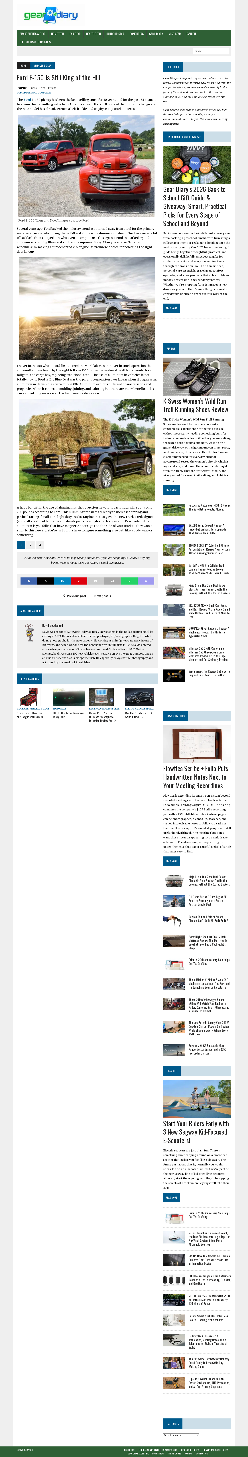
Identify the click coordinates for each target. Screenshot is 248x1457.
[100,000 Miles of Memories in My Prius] (69, 703)
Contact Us (202, 1453)
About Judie (129, 1450)
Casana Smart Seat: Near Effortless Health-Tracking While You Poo (208, 1318)
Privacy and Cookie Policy (215, 1450)
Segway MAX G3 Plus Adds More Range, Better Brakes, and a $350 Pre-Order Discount (207, 1049)
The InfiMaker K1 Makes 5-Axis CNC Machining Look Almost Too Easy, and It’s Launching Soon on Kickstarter (209, 984)
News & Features (176, 716)
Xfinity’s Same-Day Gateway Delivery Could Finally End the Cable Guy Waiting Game (209, 1363)
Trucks (52, 88)
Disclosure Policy (190, 1450)
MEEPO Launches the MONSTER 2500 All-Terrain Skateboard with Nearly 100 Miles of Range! (209, 1300)
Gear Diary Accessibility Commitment (146, 1453)
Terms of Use (174, 1453)
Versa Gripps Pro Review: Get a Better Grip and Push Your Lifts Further (210, 673)
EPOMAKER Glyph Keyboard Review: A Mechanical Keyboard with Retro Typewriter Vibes (209, 632)
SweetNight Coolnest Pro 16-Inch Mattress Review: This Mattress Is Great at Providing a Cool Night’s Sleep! (208, 942)
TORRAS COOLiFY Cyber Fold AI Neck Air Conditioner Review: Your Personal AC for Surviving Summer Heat (209, 549)
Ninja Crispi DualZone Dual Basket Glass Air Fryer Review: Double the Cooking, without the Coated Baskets (209, 589)
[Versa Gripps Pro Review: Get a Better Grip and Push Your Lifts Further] (174, 679)
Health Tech (93, 34)
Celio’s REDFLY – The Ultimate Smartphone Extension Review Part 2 (102, 717)
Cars (34, 88)
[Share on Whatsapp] (129, 581)
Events (129, 708)
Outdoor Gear (115, 34)
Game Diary (156, 34)
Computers (137, 34)
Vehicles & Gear (39, 708)
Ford (42, 88)
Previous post (76, 596)
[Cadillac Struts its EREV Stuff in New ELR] (139, 704)
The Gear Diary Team (149, 1450)
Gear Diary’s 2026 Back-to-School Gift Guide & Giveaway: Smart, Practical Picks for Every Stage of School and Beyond (195, 206)
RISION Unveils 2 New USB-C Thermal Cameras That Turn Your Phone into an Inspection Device (210, 1260)
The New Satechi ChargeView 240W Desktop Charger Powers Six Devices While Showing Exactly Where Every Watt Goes (209, 1028)
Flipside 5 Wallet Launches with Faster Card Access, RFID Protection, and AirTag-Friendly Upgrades (209, 1383)
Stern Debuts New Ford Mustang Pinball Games (30, 715)
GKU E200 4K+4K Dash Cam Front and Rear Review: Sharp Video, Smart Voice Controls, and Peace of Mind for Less (210, 611)
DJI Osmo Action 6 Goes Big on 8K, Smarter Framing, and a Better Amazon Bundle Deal (208, 901)
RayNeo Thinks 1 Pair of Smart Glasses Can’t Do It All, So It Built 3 (208, 919)
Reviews (94, 708)
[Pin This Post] (79, 581)
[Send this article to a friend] (95, 581)
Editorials (59, 708)
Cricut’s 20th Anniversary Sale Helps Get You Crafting (209, 962)
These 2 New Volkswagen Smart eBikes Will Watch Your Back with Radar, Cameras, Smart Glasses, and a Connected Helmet (209, 1005)
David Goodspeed (41, 92)
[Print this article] (112, 581)
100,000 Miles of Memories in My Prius (68, 715)
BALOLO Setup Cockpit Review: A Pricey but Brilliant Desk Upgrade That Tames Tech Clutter (207, 529)
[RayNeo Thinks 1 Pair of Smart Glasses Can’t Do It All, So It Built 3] (174, 925)
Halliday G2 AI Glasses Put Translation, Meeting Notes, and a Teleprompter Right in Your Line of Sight (208, 1342)
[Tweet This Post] (45, 581)
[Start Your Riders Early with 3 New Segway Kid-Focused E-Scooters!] (197, 1116)
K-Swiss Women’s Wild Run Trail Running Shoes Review (195, 405)
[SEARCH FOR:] (211, 51)
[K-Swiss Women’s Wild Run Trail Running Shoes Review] (197, 393)
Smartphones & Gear (33, 34)
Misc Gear (175, 34)
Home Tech (57, 34)
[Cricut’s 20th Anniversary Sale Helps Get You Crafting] (174, 968)
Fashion (191, 34)
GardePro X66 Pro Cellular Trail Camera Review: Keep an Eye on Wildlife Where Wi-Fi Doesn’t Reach (209, 569)
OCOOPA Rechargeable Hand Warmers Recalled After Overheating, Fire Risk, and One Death (210, 1280)
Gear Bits (22, 708)
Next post (101, 596)
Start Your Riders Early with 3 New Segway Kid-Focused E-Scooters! (196, 1131)
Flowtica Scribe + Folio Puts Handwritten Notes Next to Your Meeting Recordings (195, 776)
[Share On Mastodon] (146, 581)
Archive (188, 1453)
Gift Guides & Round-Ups (35, 42)
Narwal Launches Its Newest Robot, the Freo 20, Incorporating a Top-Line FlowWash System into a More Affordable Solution (209, 1239)
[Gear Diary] (51, 15)
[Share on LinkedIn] (62, 581)
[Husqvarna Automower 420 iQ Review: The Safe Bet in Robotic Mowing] (174, 513)
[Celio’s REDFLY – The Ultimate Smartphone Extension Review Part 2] (101, 703)
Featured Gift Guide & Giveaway (184, 137)
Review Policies (169, 1450)
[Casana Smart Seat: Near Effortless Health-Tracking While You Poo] (174, 1324)
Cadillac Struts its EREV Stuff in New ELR (138, 715)
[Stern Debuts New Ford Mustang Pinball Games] (28, 703)
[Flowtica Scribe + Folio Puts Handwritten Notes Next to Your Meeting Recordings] (197, 761)
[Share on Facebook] (29, 581)
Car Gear (75, 34)
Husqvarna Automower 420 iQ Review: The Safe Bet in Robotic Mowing (210, 507)
